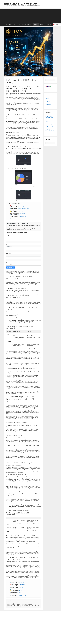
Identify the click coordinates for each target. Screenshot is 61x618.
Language (35, 24)
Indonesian (56, 24)
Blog (14, 24)
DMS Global (21, 210)
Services (18, 24)
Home (6, 24)
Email (7, 244)
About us (10, 24)
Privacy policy (48, 104)
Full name (8, 239)
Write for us (48, 101)
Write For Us (42, 24)
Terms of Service (49, 24)
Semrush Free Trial (20, 205)
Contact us (24, 24)
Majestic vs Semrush (22, 216)
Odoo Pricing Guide (22, 213)
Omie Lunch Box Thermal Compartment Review (50, 120)
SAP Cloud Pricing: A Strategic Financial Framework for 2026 (49, 116)
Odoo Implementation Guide (23, 208)
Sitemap (47, 105)
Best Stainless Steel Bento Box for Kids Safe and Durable (50, 128)
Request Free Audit (10, 267)
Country (7, 262)
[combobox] (23, 264)
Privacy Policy (29, 24)
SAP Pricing (19, 214)
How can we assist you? (10, 258)
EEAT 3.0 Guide (20, 211)
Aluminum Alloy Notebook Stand (28, 615)
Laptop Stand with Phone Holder (39, 615)
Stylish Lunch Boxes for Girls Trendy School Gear (50, 132)
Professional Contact (10, 249)
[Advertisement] (30, 15)
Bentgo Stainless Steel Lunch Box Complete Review (50, 124)
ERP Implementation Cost (22, 218)
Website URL (8, 253)
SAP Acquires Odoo (21, 206)
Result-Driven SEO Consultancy (20, 3)
